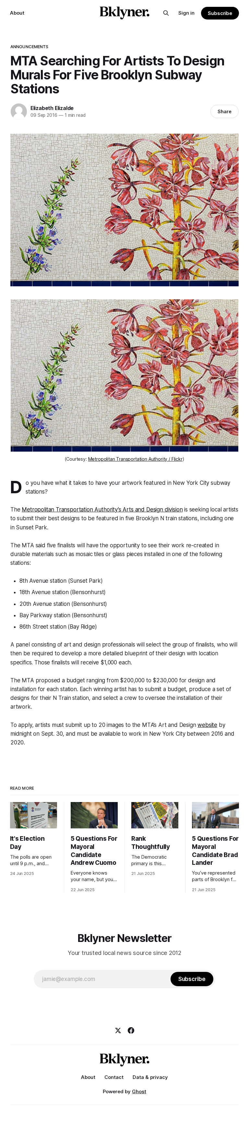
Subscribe (220, 13)
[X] (118, 1030)
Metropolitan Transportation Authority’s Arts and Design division (102, 509)
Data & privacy (150, 1077)
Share (224, 111)
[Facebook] (131, 1030)
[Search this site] (166, 13)
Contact (114, 1077)
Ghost (139, 1091)
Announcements (29, 46)
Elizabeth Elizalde (52, 108)
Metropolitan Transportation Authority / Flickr (135, 459)
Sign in (186, 13)
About (17, 13)
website (207, 725)
